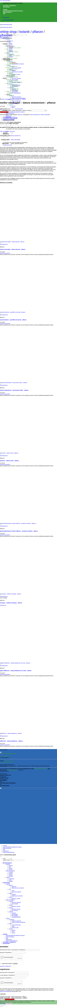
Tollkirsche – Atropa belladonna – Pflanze (11, 741)
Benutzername (7, 972)
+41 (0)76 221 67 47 (9, 761)
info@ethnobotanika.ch (6, 762)
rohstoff (8, 61)
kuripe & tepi (15, 88)
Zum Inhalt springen (5, 0)
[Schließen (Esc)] (5, 1005)
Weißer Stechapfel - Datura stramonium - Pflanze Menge (16, 110)
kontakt (5, 9)
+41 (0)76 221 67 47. (12, 770)
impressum (9, 116)
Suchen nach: (6, 860)
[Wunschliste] (0, 243)
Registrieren (3, 994)
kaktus (10, 43)
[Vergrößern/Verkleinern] (0, 1005)
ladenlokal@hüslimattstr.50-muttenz (13, 11)
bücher (14, 106)
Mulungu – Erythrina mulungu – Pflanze (11, 602)
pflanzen (6, 35)
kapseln (11, 73)
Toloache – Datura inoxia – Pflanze (9, 460)
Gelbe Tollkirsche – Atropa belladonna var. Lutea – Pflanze (15, 670)
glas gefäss (12, 74)
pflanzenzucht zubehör (18, 64)
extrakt (10, 49)
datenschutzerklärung (11, 117)
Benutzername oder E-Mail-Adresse (12, 949)
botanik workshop (16, 97)
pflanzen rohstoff (16, 78)
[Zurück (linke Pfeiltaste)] (0, 1006)
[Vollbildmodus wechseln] (2, 1005)
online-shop (6, 58)
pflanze (11, 41)
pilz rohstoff (15, 79)
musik (10, 95)
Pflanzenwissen (10, 113)
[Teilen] (3, 1005)
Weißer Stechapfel (45, 114)
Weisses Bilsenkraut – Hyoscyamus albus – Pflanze (14, 390)
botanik (8, 39)
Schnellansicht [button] (4, 244)
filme (13, 107)
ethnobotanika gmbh (10, 753)
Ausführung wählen (5, 253)
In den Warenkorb (4, 112)
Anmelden (15, 963)
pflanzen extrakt (13, 66)
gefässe (8, 71)
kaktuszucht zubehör (17, 71)
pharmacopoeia (7, 863)
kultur (7, 83)
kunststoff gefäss (16, 93)
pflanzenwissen (7, 12)
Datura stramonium (35, 114)
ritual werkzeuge (16, 101)
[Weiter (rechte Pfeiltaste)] (2, 1006)
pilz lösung (12, 70)
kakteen (11, 54)
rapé (13, 87)
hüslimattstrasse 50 (5, 756)
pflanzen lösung (13, 69)
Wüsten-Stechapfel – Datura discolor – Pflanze (12, 249)
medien (11, 56)
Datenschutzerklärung (5, 991)
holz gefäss (15, 91)
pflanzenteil (3, 109)
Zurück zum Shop (10, 131)
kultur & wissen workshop (18, 98)
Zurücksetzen (19, 109)
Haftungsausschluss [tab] (9, 119)
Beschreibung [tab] (7, 117)
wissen (5, 78)
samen (10, 45)
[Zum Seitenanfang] (0, 856)
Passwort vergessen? (5, 966)
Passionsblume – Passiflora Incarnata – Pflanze (13, 319)
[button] (9, 5)
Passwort (5, 952)
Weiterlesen (3, 605)
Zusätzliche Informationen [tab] (10, 118)
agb (4, 13)
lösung (10, 83)
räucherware (15, 90)
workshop (8, 79)
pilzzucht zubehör (16, 68)
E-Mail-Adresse (7, 975)
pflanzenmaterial (7, 59)
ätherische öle (15, 86)
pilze (10, 50)
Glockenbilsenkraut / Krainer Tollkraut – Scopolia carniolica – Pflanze (19, 531)
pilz (10, 42)
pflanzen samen (16, 74)
